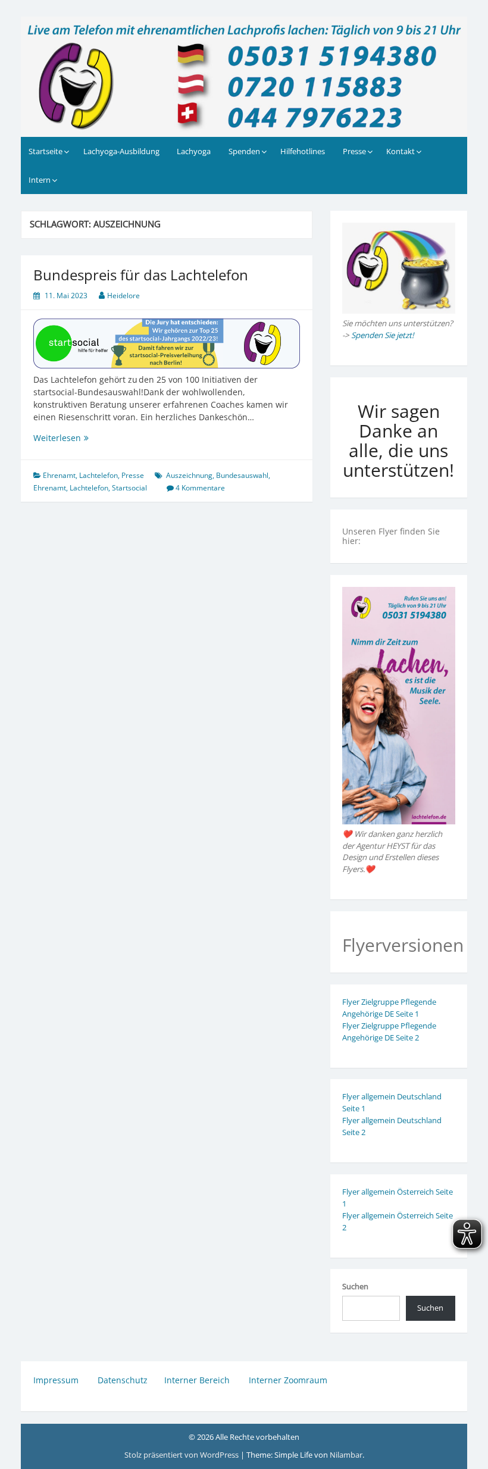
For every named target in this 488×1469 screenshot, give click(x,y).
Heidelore (123, 295)
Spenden (244, 151)
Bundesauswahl (242, 475)
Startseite (45, 151)
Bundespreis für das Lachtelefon (140, 275)
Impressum (57, 1380)
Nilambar (346, 1454)
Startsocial (129, 488)
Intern (40, 179)
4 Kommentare (200, 488)
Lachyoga (194, 151)
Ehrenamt (59, 475)
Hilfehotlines (302, 151)
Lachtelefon (98, 475)
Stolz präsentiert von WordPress (182, 1454)
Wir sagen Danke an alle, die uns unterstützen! (398, 440)
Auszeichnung (189, 475)
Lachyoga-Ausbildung (121, 151)
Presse (354, 151)
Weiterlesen (82, 438)
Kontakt (400, 151)
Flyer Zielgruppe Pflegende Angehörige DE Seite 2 (389, 1031)
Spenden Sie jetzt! (382, 335)
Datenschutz (123, 1380)
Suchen (355, 1286)
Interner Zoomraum (288, 1380)
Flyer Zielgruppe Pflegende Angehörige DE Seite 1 (389, 1007)
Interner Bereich (197, 1380)
